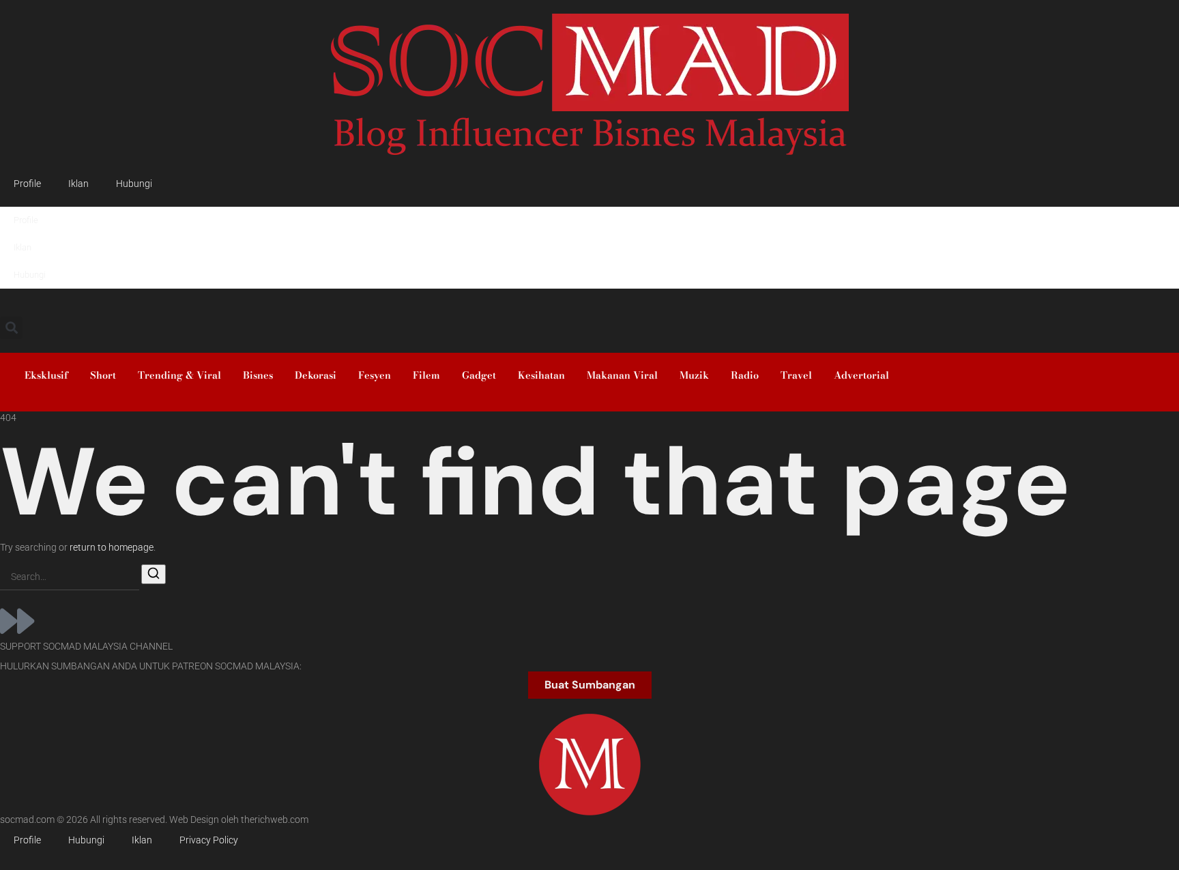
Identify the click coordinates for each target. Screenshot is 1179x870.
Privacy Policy (208, 840)
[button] (11, 328)
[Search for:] (69, 577)
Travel (796, 375)
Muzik (694, 375)
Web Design (194, 820)
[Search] (153, 574)
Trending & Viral (179, 375)
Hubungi (134, 184)
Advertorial (861, 375)
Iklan (78, 184)
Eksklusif (46, 375)
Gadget (479, 375)
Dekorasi (315, 375)
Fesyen (374, 375)
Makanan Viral (622, 375)
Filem (426, 375)
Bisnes (258, 375)
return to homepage (112, 547)
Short (103, 375)
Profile (27, 184)
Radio (745, 375)
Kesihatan (541, 375)
